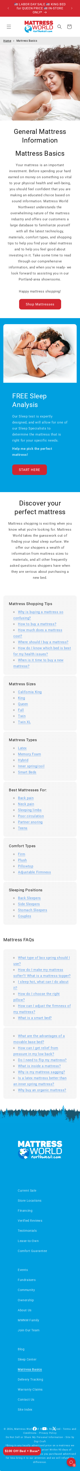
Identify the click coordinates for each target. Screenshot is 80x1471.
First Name (16, 689)
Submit (40, 774)
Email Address (19, 722)
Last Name (16, 706)
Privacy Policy (37, 789)
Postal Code (17, 756)
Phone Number (19, 739)
